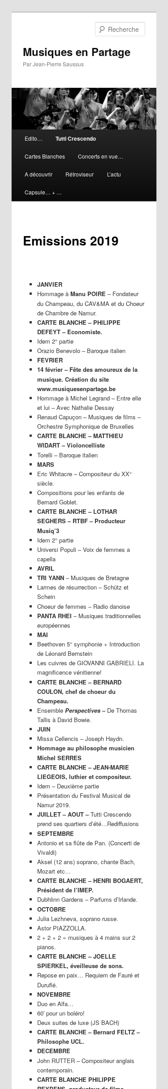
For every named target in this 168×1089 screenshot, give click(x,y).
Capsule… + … (43, 192)
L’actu (114, 174)
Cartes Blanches (45, 156)
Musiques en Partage (76, 51)
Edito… (34, 138)
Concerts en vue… (100, 156)
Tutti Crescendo (76, 138)
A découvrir (38, 174)
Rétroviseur (79, 174)
